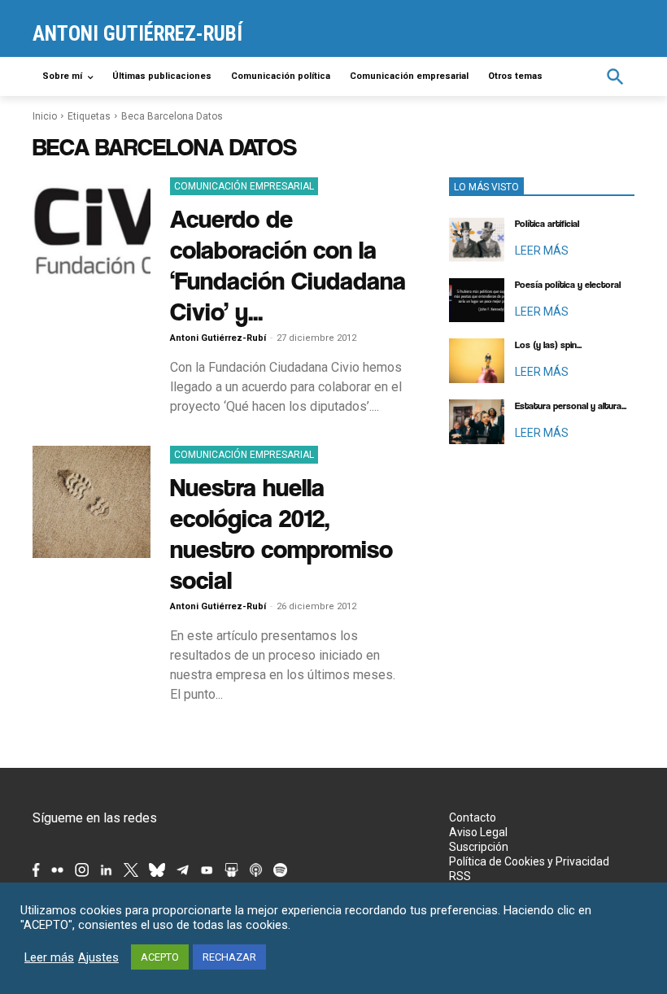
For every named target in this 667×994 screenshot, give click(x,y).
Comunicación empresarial (244, 186)
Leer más (49, 957)
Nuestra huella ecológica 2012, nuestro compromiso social (281, 533)
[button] (615, 77)
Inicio (45, 116)
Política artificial (547, 223)
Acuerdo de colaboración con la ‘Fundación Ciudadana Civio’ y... (288, 264)
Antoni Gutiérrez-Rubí (218, 338)
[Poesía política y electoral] (476, 300)
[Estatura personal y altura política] (476, 421)
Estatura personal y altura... (570, 406)
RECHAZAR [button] (229, 957)
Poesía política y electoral (568, 284)
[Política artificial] (476, 239)
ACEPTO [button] (160, 957)
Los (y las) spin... (548, 345)
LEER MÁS (542, 250)
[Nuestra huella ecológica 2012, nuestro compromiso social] (91, 502)
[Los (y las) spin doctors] (476, 360)
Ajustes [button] (98, 957)
